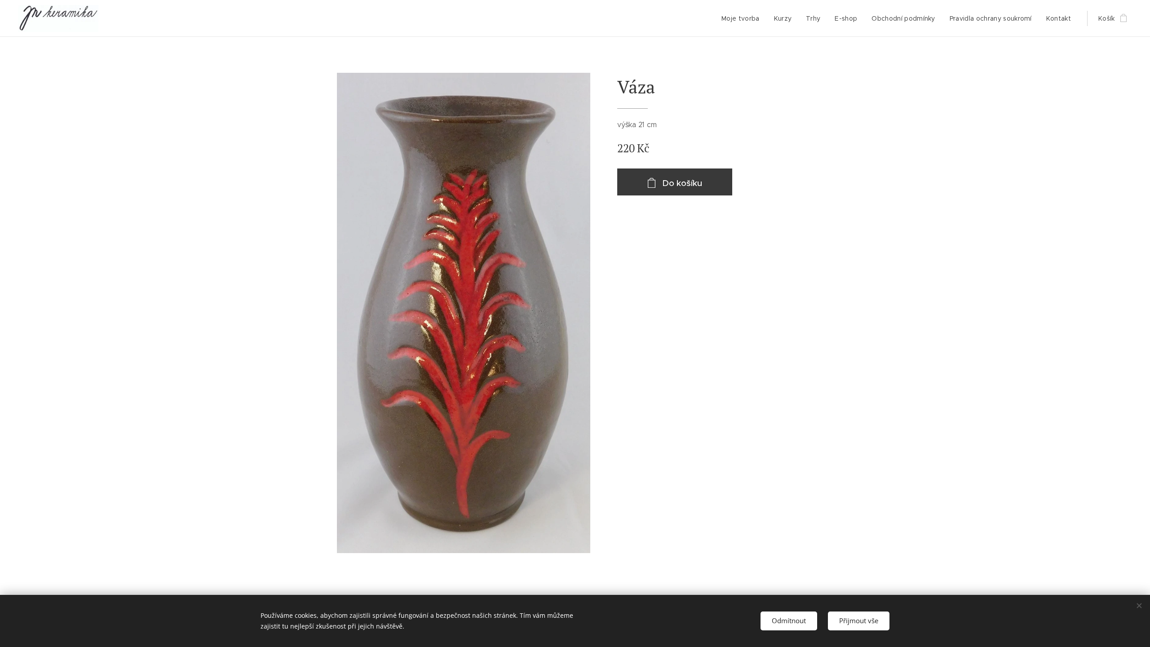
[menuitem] (743, 18)
